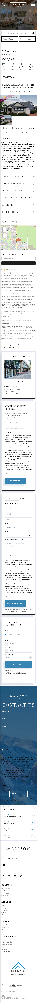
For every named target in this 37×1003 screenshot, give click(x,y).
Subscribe (15, 481)
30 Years (9, 635)
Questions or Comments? (10, 734)
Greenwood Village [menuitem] (7, 942)
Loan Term (8, 630)
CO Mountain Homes (11, 831)
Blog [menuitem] (2, 915)
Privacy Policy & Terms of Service (15, 469)
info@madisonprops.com (16, 865)
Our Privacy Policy (8, 991)
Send (14, 794)
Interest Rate (9, 654)
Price (6, 640)
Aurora (25, 345)
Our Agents (15, 393)
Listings (9, 345)
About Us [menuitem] (4, 905)
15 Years (17, 635)
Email (3, 719)
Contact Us (7, 393)
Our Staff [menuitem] (4, 910)
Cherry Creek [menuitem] (5, 940)
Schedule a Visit (25, 498)
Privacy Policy (8, 611)
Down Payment (9, 647)
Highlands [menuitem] (4, 947)
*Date (6, 524)
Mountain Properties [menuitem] (7, 930)
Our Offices (5, 893)
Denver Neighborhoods (12, 816)
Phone (3, 726)
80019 (30, 345)
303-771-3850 (11, 387)
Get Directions (18, 263)
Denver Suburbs (9, 823)
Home (3, 345)
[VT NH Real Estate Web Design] (13, 997)
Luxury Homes (8, 838)
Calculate (18, 664)
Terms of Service (18, 611)
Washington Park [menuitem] (6, 944)
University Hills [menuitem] (5, 952)
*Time (6, 532)
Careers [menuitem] (3, 913)
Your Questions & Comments (14, 540)
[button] (32, 33)
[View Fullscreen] (4, 235)
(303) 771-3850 (12, 859)
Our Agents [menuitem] (5, 908)
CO (14, 345)
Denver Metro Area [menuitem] (7, 925)
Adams (19, 345)
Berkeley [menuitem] (4, 949)
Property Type (8, 809)
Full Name (5, 711)
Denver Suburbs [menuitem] (6, 927)
